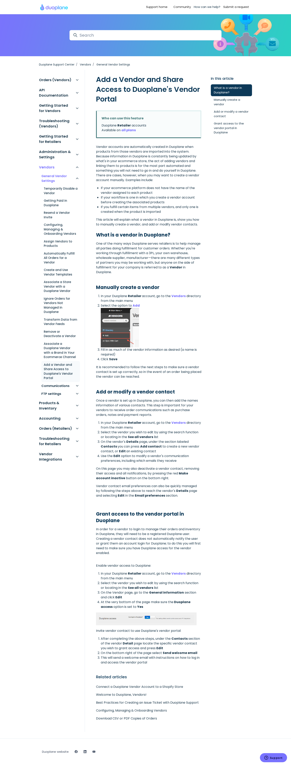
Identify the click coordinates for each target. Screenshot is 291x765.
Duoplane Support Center (56, 65)
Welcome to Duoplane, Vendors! (121, 694)
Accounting (50, 418)
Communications (55, 386)
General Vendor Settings (113, 65)
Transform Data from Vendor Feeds (60, 321)
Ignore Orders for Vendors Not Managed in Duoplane (57, 305)
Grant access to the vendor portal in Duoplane (229, 127)
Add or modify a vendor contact (231, 113)
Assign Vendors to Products (58, 243)
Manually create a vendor (227, 102)
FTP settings (51, 394)
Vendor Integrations (50, 456)
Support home (156, 7)
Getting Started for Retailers (53, 139)
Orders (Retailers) (55, 428)
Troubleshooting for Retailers (54, 441)
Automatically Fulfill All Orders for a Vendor (59, 257)
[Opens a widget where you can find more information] (273, 758)
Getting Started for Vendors (53, 108)
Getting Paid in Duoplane (55, 203)
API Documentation (53, 92)
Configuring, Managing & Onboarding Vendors (131, 710)
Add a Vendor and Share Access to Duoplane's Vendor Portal (58, 371)
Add (136, 305)
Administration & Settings (55, 154)
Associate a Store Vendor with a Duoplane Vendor (57, 286)
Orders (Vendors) (55, 79)
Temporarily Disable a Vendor (61, 190)
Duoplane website (55, 752)
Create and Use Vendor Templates (58, 272)
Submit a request (236, 7)
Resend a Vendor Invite (57, 215)
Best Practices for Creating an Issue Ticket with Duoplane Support (147, 702)
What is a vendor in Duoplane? (228, 90)
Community (182, 7)
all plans (128, 130)
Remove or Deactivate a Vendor (60, 334)
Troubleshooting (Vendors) (54, 123)
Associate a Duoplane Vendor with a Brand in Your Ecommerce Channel (60, 350)
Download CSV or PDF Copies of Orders (126, 718)
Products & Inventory (49, 405)
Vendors (85, 65)
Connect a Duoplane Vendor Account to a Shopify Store (139, 686)
